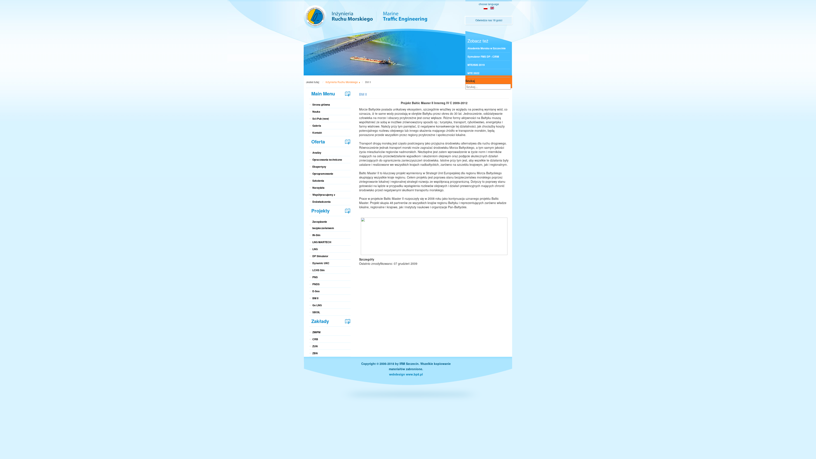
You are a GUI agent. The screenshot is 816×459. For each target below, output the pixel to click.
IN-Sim (316, 235)
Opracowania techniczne (327, 160)
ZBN (315, 353)
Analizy (316, 152)
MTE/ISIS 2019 (476, 65)
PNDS (316, 284)
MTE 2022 (473, 73)
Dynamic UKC (320, 263)
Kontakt (317, 133)
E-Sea (316, 291)
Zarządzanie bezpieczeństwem (323, 225)
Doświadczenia (321, 202)
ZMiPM (316, 332)
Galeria (316, 126)
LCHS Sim (318, 270)
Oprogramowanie (322, 174)
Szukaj (470, 81)
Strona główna (321, 104)
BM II (315, 298)
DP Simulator (320, 256)
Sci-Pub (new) (320, 118)
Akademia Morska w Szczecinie (487, 48)
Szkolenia (318, 181)
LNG (315, 249)
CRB (315, 339)
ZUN (315, 346)
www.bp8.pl (414, 374)
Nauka (316, 111)
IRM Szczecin (409, 363)
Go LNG (317, 305)
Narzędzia (318, 188)
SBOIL (316, 312)
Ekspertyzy (319, 167)
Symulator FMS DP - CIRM (483, 56)
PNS (315, 277)
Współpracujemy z (323, 195)
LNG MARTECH (321, 242)
